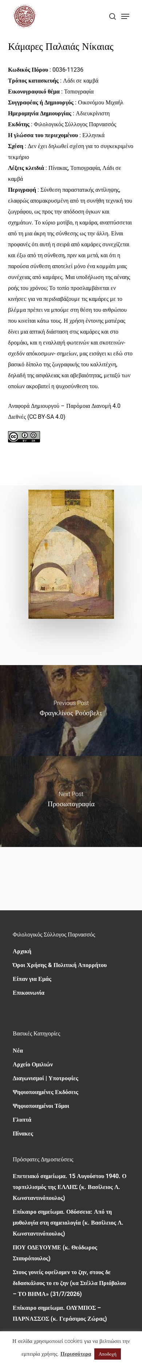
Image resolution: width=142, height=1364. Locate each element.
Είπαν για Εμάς (32, 978)
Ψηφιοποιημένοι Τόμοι (41, 1105)
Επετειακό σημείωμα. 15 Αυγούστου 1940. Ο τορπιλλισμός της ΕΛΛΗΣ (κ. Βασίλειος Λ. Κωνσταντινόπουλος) (69, 1187)
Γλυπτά (22, 1119)
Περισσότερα (75, 1354)
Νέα (18, 1050)
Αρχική (22, 951)
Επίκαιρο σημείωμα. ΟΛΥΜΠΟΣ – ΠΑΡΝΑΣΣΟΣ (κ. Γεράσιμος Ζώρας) (60, 1313)
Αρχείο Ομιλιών (33, 1064)
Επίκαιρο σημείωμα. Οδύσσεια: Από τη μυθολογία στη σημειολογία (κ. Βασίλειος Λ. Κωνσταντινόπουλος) (68, 1222)
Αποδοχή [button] (108, 1354)
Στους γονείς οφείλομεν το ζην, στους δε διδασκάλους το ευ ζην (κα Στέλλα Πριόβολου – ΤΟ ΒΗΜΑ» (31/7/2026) (69, 1283)
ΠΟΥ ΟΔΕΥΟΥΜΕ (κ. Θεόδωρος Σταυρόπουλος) (55, 1253)
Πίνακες (23, 1133)
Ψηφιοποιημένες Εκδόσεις (45, 1092)
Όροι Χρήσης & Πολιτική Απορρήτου (60, 965)
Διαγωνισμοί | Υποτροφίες (45, 1078)
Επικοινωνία (28, 992)
